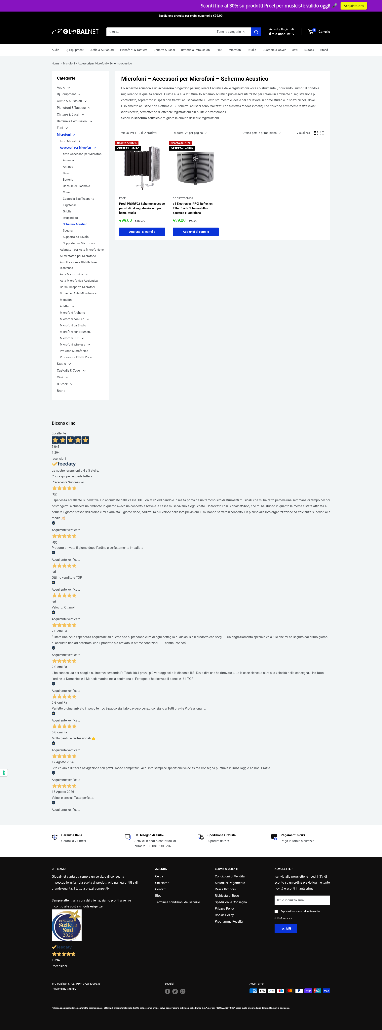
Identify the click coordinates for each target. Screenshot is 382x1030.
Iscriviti (286, 928)
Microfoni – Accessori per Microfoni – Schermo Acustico (97, 63)
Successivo (76, 482)
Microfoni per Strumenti (76, 332)
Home (55, 63)
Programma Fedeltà (229, 921)
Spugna (68, 230)
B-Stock (309, 50)
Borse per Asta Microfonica (78, 293)
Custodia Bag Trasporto (78, 199)
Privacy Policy (225, 908)
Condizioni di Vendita (230, 876)
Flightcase (70, 205)
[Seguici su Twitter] (175, 991)
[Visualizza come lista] (322, 133)
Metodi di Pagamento (230, 883)
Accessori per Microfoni (76, 147)
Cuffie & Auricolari (102, 50)
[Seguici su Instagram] (182, 991)
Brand (324, 50)
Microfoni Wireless (73, 344)
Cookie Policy (224, 915)
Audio (55, 50)
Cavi (295, 50)
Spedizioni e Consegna (231, 902)
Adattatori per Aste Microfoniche (82, 249)
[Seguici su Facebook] (167, 991)
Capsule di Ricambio (76, 186)
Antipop (68, 166)
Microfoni (235, 50)
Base (66, 173)
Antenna (68, 160)
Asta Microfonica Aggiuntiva (79, 280)
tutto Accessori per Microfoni (82, 154)
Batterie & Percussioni (195, 50)
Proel (123, 198)
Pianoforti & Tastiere (133, 50)
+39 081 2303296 (158, 846)
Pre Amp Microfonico (74, 351)
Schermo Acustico (75, 224)
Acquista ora (274, 5)
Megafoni (66, 300)
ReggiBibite (70, 218)
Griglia (67, 211)
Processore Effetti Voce (76, 357)
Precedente (59, 482)
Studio (252, 50)
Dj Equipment (75, 50)
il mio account (280, 34)
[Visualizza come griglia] (316, 133)
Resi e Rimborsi (226, 889)
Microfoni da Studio (73, 325)
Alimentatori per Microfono (78, 256)
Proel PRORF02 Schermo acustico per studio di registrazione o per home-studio (142, 208)
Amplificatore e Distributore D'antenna (78, 265)
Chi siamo (162, 883)
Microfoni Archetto (72, 312)
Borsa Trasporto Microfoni (77, 287)
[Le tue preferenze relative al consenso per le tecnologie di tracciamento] (4, 772)
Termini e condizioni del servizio (177, 902)
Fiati (219, 50)
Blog (158, 896)
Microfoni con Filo (72, 319)
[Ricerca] (256, 31)
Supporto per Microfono (79, 243)
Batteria (68, 179)
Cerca (159, 876)
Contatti (160, 889)
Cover (67, 192)
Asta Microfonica (72, 274)
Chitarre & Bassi (164, 50)
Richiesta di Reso (227, 896)
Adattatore (67, 306)
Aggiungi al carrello (142, 232)
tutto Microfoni (70, 141)
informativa (285, 918)
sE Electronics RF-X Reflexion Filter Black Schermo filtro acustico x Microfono (192, 208)
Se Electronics (183, 198)
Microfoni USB (70, 338)
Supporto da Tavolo (76, 237)
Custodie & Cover (274, 50)
